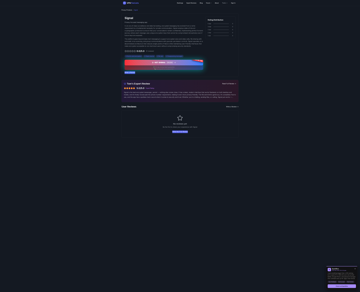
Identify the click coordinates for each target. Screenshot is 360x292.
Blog (201, 3)
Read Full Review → (229, 84)
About (217, 3)
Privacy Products (127, 10)
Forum (208, 3)
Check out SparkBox (342, 286)
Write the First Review (180, 132)
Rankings (180, 3)
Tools (224, 3)
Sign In (233, 3)
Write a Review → (232, 107)
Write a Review (130, 72)
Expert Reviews (191, 3)
